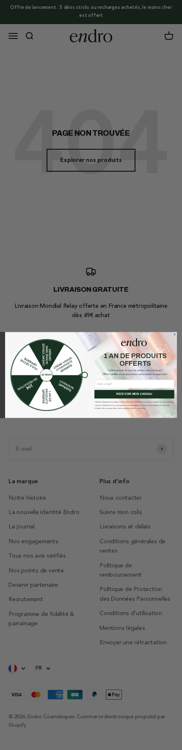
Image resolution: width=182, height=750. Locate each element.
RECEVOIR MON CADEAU (134, 394)
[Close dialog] (175, 334)
